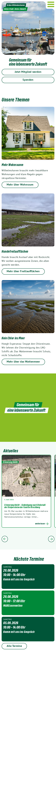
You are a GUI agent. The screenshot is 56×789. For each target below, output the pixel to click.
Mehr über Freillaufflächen (23, 271)
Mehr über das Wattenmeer (23, 361)
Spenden (28, 79)
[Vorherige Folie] (5, 539)
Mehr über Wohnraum (20, 184)
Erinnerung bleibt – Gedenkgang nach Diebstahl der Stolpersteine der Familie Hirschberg (25, 506)
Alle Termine (14, 646)
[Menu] (51, 4)
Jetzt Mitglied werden (28, 72)
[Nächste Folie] (51, 539)
